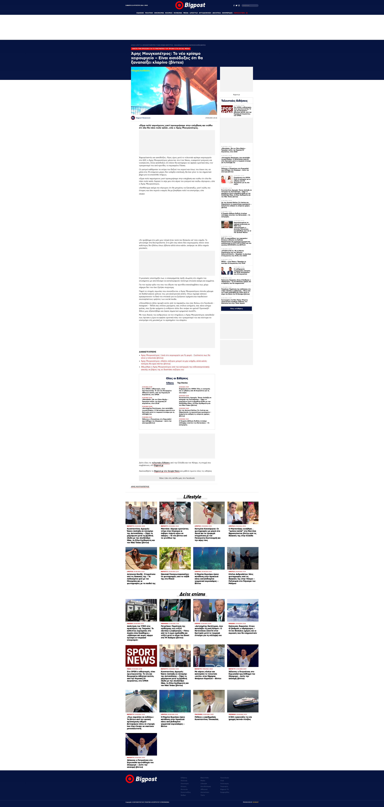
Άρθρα (183, 795)
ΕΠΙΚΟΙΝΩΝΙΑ (164, 802)
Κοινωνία (184, 789)
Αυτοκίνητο (204, 792)
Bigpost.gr (158, 465)
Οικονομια (159, 13)
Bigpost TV (224, 789)
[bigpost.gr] (190, 9)
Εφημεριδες (227, 13)
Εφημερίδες (224, 792)
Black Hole (204, 778)
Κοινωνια (178, 13)
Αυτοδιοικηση (205, 13)
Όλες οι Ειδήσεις (236, 309)
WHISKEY (255, 802)
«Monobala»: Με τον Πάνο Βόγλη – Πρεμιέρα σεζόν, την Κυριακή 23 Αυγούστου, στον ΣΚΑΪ (155, 401)
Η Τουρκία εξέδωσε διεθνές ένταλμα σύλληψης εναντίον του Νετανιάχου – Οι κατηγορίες (194, 423)
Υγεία (202, 795)
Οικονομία (185, 784)
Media (185, 13)
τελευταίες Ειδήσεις (161, 463)
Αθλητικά (203, 789)
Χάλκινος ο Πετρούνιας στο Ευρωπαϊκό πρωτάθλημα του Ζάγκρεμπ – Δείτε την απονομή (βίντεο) (157, 421)
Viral (222, 781)
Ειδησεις (140, 13)
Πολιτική (184, 781)
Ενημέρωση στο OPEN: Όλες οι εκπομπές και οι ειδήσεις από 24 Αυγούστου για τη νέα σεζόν (194, 391)
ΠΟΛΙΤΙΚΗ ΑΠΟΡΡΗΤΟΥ (152, 802)
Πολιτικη (149, 13)
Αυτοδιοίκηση (205, 786)
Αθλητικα (216, 13)
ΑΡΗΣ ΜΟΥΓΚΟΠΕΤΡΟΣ (140, 487)
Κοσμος (168, 13)
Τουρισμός (224, 786)
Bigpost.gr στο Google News (167, 471)
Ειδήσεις (170, 383)
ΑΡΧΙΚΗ (133, 45)
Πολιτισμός (224, 784)
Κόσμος (183, 786)
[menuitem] (140, 13)
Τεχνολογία (224, 778)
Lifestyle (194, 13)
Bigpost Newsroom (143, 118)
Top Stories (182, 383)
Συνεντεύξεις (186, 792)
